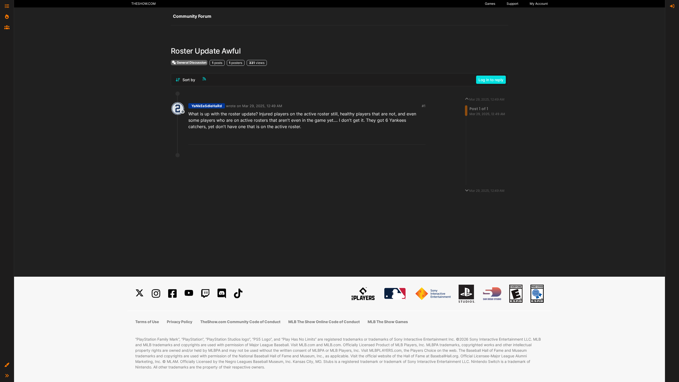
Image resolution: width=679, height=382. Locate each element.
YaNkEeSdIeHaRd (206, 106)
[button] (7, 365)
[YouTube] (189, 293)
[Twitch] (205, 293)
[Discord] (221, 293)
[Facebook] (172, 293)
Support (512, 4)
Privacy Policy (179, 321)
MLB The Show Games (388, 321)
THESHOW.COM (143, 4)
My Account (539, 4)
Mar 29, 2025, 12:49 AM (262, 106)
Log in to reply (490, 79)
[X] (139, 293)
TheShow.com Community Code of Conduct (240, 321)
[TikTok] (238, 293)
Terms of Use (147, 321)
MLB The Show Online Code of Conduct (324, 321)
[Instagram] (156, 293)
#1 (423, 106)
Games (490, 4)
